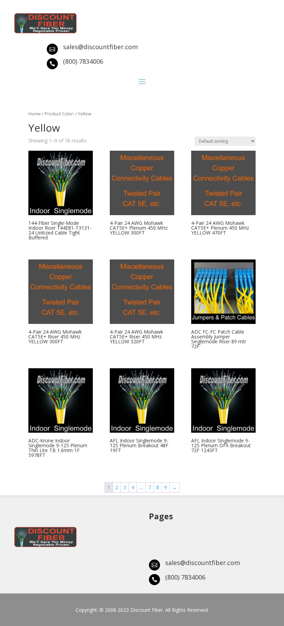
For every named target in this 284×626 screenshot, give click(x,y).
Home (34, 114)
